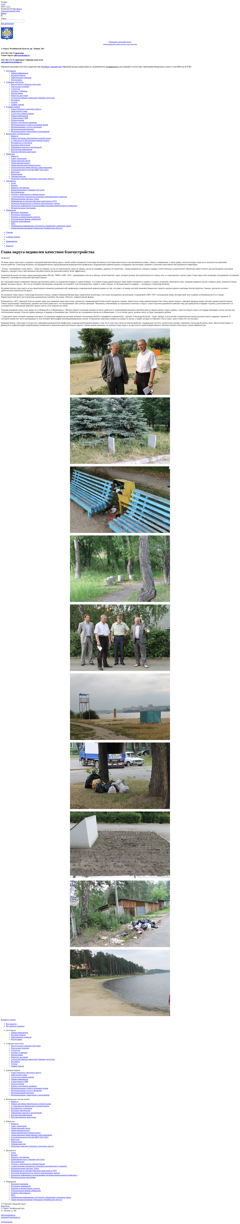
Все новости (11, 1024)
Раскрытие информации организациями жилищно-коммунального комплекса (44, 206)
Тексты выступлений (20, 86)
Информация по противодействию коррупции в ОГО (34, 201)
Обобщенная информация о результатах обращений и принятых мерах (41, 226)
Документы (11, 181)
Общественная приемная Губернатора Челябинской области (36, 228)
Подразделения (17, 120)
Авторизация (6, 1222)
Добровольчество (18, 176)
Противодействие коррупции (23, 152)
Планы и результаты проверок (24, 122)
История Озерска (18, 75)
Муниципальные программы (23, 208)
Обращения (11, 210)
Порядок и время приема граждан (25, 217)
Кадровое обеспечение (20, 145)
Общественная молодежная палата (25, 165)
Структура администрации (22, 113)
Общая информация (19, 73)
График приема (17, 104)
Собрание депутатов (15, 82)
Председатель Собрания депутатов (26, 84)
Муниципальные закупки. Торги (25, 199)
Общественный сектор (20, 161)
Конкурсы (15, 172)
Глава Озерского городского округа (26, 109)
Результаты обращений (20, 215)
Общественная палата (20, 163)
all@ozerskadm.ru (22, 55)
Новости (14, 136)
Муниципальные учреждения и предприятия (30, 131)
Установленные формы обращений (26, 219)
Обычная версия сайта (10, 11)
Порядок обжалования (20, 221)
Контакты (5, 1206)
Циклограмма (17, 93)
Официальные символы (21, 78)
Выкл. (19, 9)
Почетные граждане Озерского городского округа (32, 179)
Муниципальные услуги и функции (26, 127)
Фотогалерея (16, 80)
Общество (10, 154)
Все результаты (7, 23)
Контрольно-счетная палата (18, 134)
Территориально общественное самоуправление (31, 167)
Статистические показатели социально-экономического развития (39, 197)
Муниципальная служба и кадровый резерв (29, 125)
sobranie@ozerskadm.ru (11, 62)
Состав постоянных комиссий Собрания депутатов (33, 98)
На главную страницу (15, 1026)
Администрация (13, 107)
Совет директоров (18, 158)
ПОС (13, 224)
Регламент (15, 100)
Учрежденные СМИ (19, 118)
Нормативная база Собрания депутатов (27, 190)
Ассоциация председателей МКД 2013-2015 (29, 170)
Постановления (17, 192)
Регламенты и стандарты (21, 143)
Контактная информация (21, 149)
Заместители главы (19, 111)
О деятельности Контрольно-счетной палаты (30, 140)
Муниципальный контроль (22, 129)
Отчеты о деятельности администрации (28, 194)
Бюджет (14, 185)
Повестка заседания (19, 95)
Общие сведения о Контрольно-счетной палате (31, 138)
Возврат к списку (8, 1020)
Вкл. (15, 9)
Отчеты (14, 102)
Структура (15, 89)
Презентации (16, 174)
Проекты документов (20, 188)
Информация (11, 241)
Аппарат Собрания (19, 91)
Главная (9, 232)
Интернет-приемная (19, 212)
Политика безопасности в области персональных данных (35, 203)
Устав (13, 183)
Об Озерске (11, 71)
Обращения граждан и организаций (26, 147)
